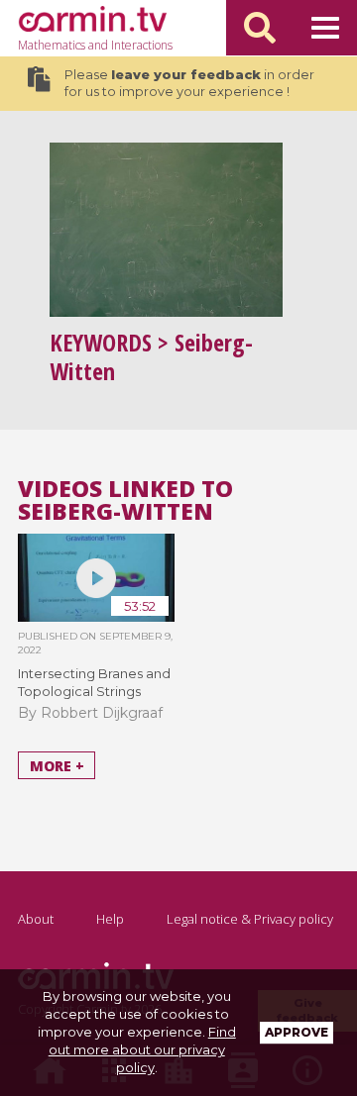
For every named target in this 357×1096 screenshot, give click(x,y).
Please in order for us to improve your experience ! (189, 83)
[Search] (260, 28)
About (36, 919)
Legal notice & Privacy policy (250, 919)
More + (57, 764)
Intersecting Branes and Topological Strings (94, 682)
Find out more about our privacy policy (142, 1049)
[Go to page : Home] (92, 19)
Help (110, 919)
